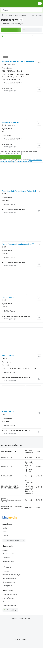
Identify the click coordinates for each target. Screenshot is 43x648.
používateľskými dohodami (22, 161)
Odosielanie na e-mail (10, 157)
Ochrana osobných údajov (11, 575)
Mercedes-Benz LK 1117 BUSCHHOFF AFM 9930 (21, 61)
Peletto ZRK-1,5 (8, 297)
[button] (40, 3)
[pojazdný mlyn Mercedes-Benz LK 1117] (21, 108)
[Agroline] (2, 15)
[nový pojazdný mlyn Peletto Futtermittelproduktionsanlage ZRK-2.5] (21, 230)
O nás (5, 528)
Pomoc (5, 532)
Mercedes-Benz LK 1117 (11, 122)
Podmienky (6, 571)
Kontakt (5, 535)
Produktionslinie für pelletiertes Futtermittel (19, 191)
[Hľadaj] (40, 10)
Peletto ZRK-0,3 (8, 412)
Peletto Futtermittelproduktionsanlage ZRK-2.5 (20, 244)
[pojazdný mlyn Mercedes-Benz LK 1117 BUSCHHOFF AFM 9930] (21, 47)
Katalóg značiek (8, 586)
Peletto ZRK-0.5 (8, 355)
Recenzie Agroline (9, 582)
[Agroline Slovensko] (13, 3)
